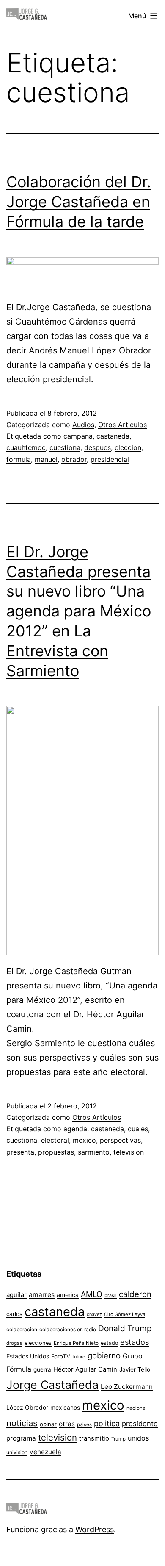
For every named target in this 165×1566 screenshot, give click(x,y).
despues (97, 447)
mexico (84, 1140)
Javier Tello (134, 1369)
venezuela (45, 1452)
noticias (22, 1423)
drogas (14, 1343)
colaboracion (21, 1329)
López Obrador (27, 1407)
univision (17, 1452)
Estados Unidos (27, 1356)
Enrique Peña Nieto (76, 1343)
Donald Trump (125, 1328)
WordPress (94, 1529)
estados (134, 1342)
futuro (78, 1357)
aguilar (16, 1295)
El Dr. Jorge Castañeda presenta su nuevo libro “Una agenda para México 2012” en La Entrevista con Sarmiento (78, 611)
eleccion (128, 447)
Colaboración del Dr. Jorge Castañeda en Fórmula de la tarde (78, 201)
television (128, 1152)
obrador (74, 459)
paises (84, 1424)
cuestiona (65, 447)
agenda (75, 1129)
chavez (94, 1314)
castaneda (112, 436)
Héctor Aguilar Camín (85, 1369)
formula (18, 459)
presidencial (110, 459)
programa (21, 1438)
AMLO (91, 1294)
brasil (110, 1295)
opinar (48, 1424)
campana (78, 436)
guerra (42, 1369)
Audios (83, 424)
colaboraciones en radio (67, 1329)
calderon (135, 1294)
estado (109, 1343)
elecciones (38, 1343)
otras (67, 1424)
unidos (138, 1438)
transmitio (94, 1438)
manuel (46, 459)
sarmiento (94, 1152)
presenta (20, 1152)
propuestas (56, 1152)
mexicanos (65, 1407)
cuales (138, 1129)
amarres (42, 1295)
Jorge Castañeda (52, 1384)
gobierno (104, 1356)
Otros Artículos (122, 424)
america (68, 1294)
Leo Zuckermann (127, 1387)
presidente (140, 1423)
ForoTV (60, 1356)
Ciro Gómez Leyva (124, 1314)
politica (107, 1423)
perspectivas (120, 1140)
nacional (136, 1408)
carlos (14, 1314)
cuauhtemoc (26, 447)
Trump (118, 1439)
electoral (55, 1140)
